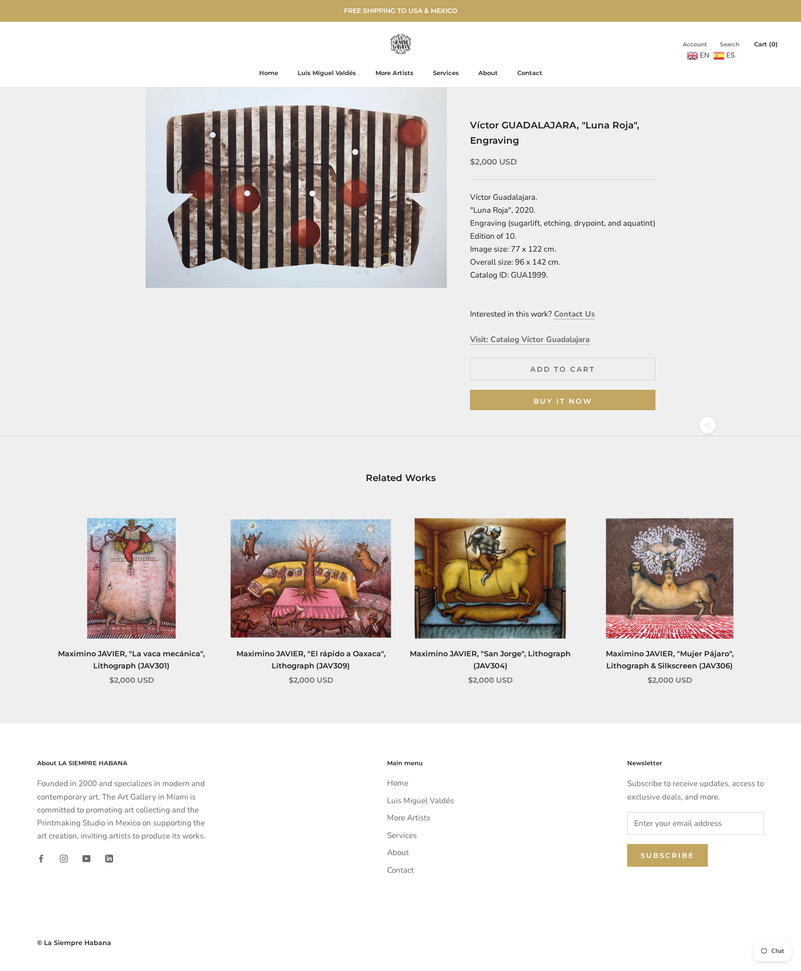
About (488, 72)
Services (446, 72)
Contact (529, 72)
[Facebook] (41, 858)
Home (268, 72)
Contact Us (574, 314)
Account (695, 44)
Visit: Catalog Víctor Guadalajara (530, 339)
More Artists (394, 72)
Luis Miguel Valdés (327, 72)
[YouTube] (86, 858)
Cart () (766, 44)
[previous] (29, 591)
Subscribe (667, 855)
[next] (772, 591)
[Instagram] (64, 858)
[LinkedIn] (109, 858)
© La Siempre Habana (74, 943)
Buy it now (563, 401)
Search (729, 44)
